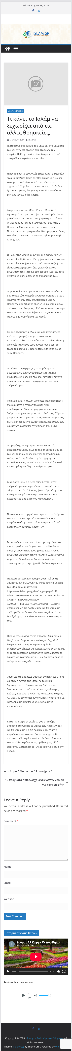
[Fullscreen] (64, 971)
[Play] (8, 971)
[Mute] (58, 971)
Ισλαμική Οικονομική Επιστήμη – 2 (30, 771)
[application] (36, 957)
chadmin (32, 139)
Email (7, 883)
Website (9, 899)
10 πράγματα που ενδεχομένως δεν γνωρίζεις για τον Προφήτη (34, 782)
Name (7, 866)
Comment (11, 821)
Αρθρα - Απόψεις (15, 111)
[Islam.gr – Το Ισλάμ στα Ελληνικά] (36, 26)
